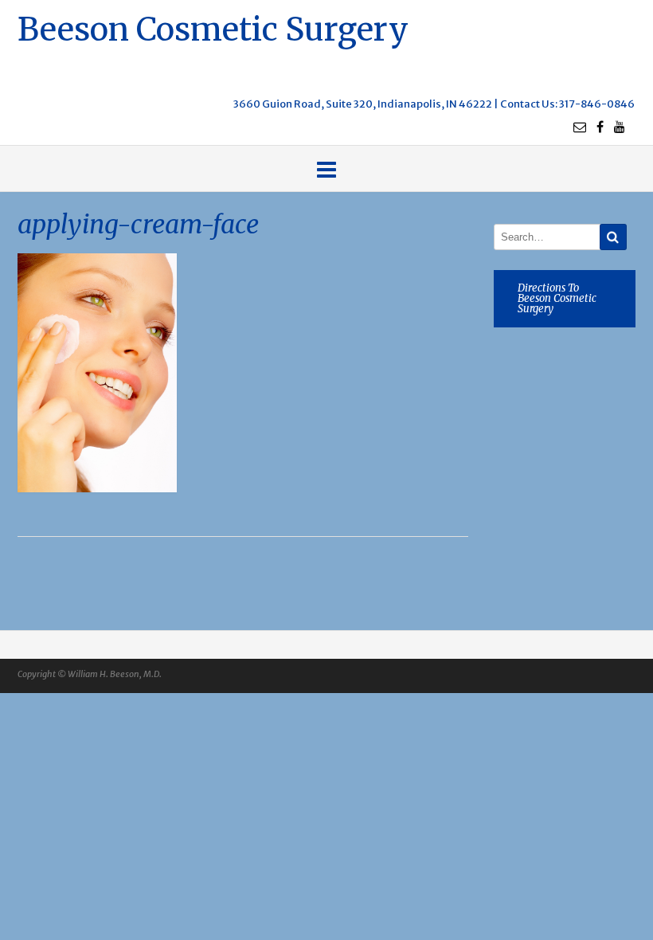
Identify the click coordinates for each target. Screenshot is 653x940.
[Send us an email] (579, 126)
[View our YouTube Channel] (619, 126)
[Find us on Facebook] (600, 126)
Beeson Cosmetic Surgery (213, 27)
